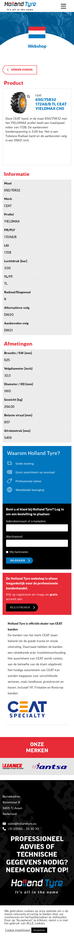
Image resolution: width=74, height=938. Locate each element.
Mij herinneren (19, 552)
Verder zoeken (22, 70)
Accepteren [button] (39, 930)
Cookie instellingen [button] (17, 930)
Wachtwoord (14, 536)
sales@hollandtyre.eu (22, 823)
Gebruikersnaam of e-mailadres (26, 521)
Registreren (20, 607)
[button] (28, 96)
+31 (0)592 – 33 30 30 (23, 828)
